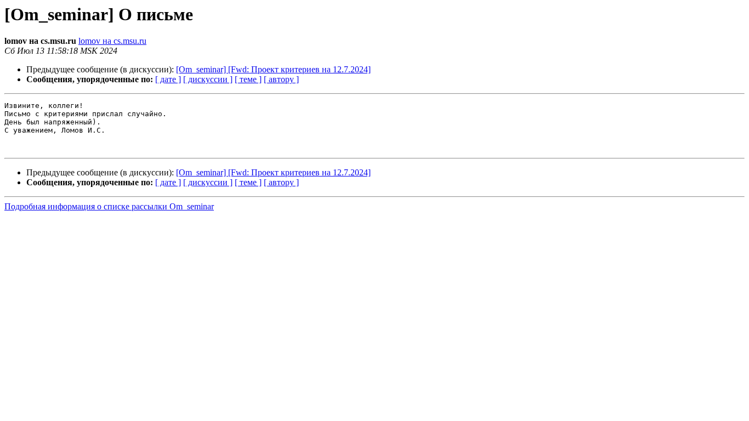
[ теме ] (248, 79)
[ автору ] (281, 79)
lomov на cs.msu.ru (112, 40)
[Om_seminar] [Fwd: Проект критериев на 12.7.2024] (273, 69)
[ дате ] (168, 79)
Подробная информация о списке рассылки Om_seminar (109, 206)
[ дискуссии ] (207, 79)
